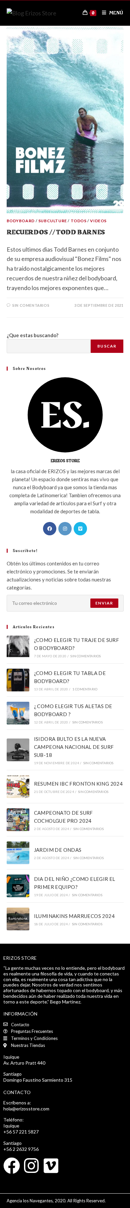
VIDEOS (98, 220)
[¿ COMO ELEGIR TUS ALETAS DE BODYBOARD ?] (18, 713)
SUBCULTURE (52, 220)
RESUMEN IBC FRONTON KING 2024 (78, 784)
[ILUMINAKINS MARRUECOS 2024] (18, 919)
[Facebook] (49, 528)
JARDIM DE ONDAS (58, 850)
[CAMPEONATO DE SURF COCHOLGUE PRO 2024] (18, 819)
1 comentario (84, 689)
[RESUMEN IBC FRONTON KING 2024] (18, 786)
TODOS (79, 220)
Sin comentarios (30, 305)
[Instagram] (65, 528)
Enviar (104, 603)
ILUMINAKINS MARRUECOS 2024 (74, 916)
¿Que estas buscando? (32, 335)
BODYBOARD (21, 220)
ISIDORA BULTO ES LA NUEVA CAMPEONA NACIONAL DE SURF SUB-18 (74, 747)
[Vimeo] (80, 528)
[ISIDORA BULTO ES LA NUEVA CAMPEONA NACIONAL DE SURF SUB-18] (18, 750)
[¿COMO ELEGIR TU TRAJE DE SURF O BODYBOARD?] (18, 647)
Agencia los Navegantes (30, 1200)
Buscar (106, 346)
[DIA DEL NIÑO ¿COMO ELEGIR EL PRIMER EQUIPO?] (18, 886)
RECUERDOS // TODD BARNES (56, 232)
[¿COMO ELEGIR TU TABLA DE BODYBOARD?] (18, 680)
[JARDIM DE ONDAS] (18, 852)
